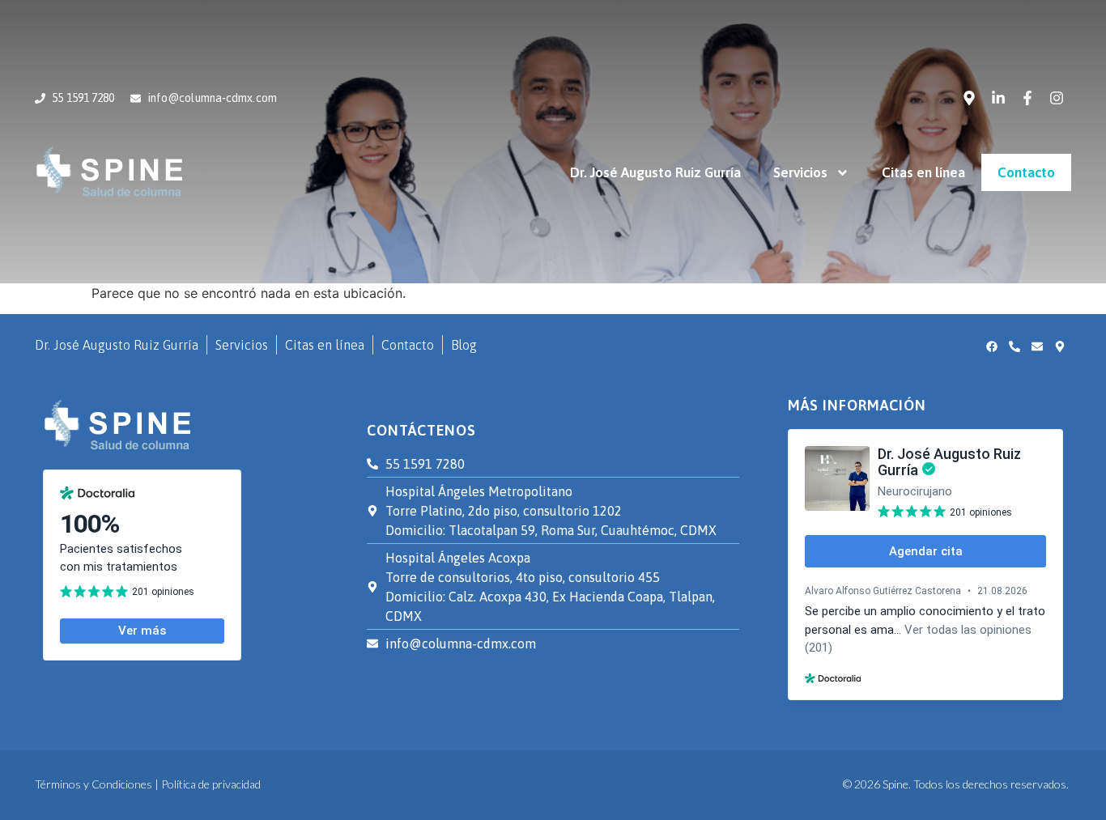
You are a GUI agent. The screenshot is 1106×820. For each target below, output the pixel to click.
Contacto (1026, 172)
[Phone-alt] (1014, 346)
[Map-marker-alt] (969, 98)
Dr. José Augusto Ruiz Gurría (655, 172)
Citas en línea (923, 172)
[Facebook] (992, 346)
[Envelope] (1037, 346)
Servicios (800, 172)
